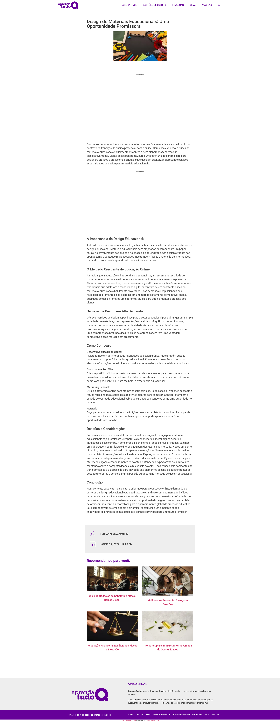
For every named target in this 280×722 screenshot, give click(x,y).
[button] (219, 5)
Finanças (178, 5)
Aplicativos (129, 5)
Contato (215, 715)
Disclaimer (146, 715)
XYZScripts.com (153, 721)
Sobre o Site (133, 715)
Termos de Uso (160, 715)
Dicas (193, 5)
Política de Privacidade (179, 715)
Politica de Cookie (200, 715)
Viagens (207, 5)
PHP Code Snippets (128, 721)
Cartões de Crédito (155, 5)
